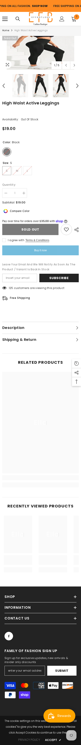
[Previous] (66, 65)
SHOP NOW (33, 6)
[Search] (17, 19)
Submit (62, 670)
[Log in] (61, 18)
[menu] (5, 19)
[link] (40, 477)
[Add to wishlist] (66, 229)
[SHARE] (75, 229)
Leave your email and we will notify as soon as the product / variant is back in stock (38, 266)
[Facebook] (8, 636)
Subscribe (59, 278)
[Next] (74, 65)
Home (5, 30)
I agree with (16, 240)
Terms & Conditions (37, 240)
